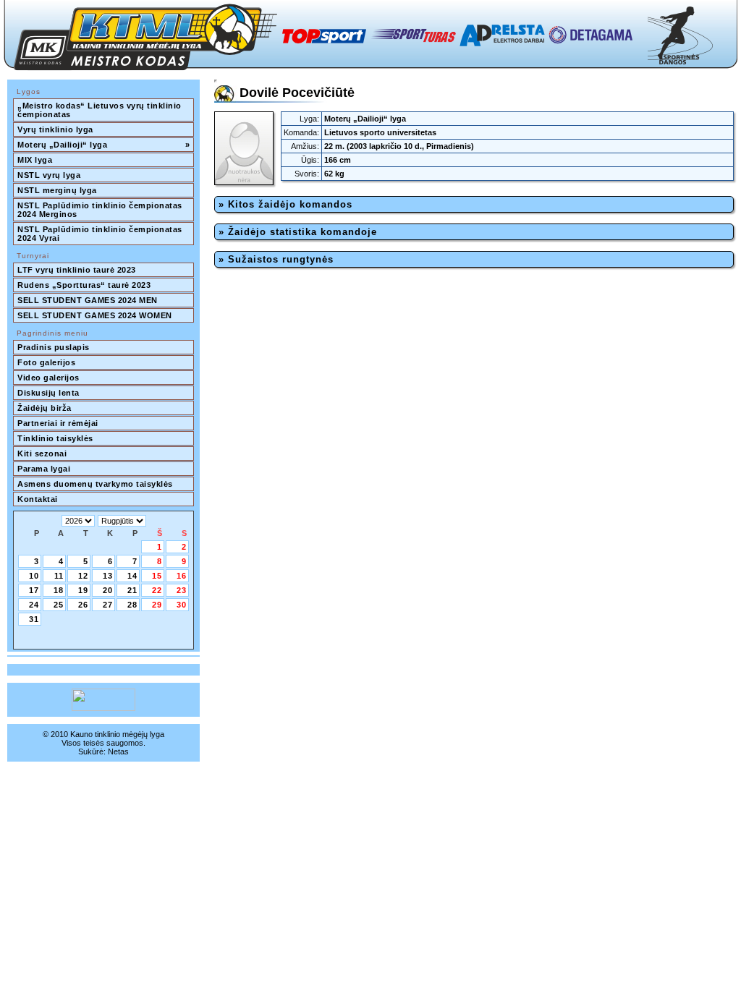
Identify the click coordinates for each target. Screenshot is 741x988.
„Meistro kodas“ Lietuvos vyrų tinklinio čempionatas (100, 110)
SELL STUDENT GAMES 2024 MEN (87, 300)
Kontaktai (37, 499)
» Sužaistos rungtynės (276, 259)
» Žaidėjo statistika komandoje (298, 231)
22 (157, 590)
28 (132, 604)
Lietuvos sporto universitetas (380, 132)
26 (83, 604)
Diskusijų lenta (48, 392)
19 (83, 590)
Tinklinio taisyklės (55, 438)
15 (157, 575)
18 (59, 590)
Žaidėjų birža (44, 408)
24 (34, 604)
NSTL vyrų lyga (48, 175)
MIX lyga (34, 160)
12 (83, 575)
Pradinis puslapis (53, 347)
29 (157, 604)
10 (34, 575)
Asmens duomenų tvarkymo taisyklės (95, 484)
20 (108, 590)
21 (132, 590)
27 (108, 604)
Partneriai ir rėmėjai (57, 423)
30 (182, 604)
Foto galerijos (46, 362)
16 (182, 575)
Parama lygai (43, 468)
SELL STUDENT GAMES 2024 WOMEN (94, 315)
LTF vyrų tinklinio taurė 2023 (76, 269)
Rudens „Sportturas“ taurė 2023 (84, 285)
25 (59, 604)
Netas (118, 751)
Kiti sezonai (42, 453)
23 (182, 590)
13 (108, 575)
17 (34, 590)
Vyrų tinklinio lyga (55, 129)
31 (34, 619)
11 (59, 575)
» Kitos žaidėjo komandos (285, 204)
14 (132, 575)
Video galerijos (48, 377)
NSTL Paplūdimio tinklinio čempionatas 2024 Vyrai (101, 233)
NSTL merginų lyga (57, 190)
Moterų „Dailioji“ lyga (103, 144)
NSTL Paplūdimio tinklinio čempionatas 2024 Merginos (101, 209)
